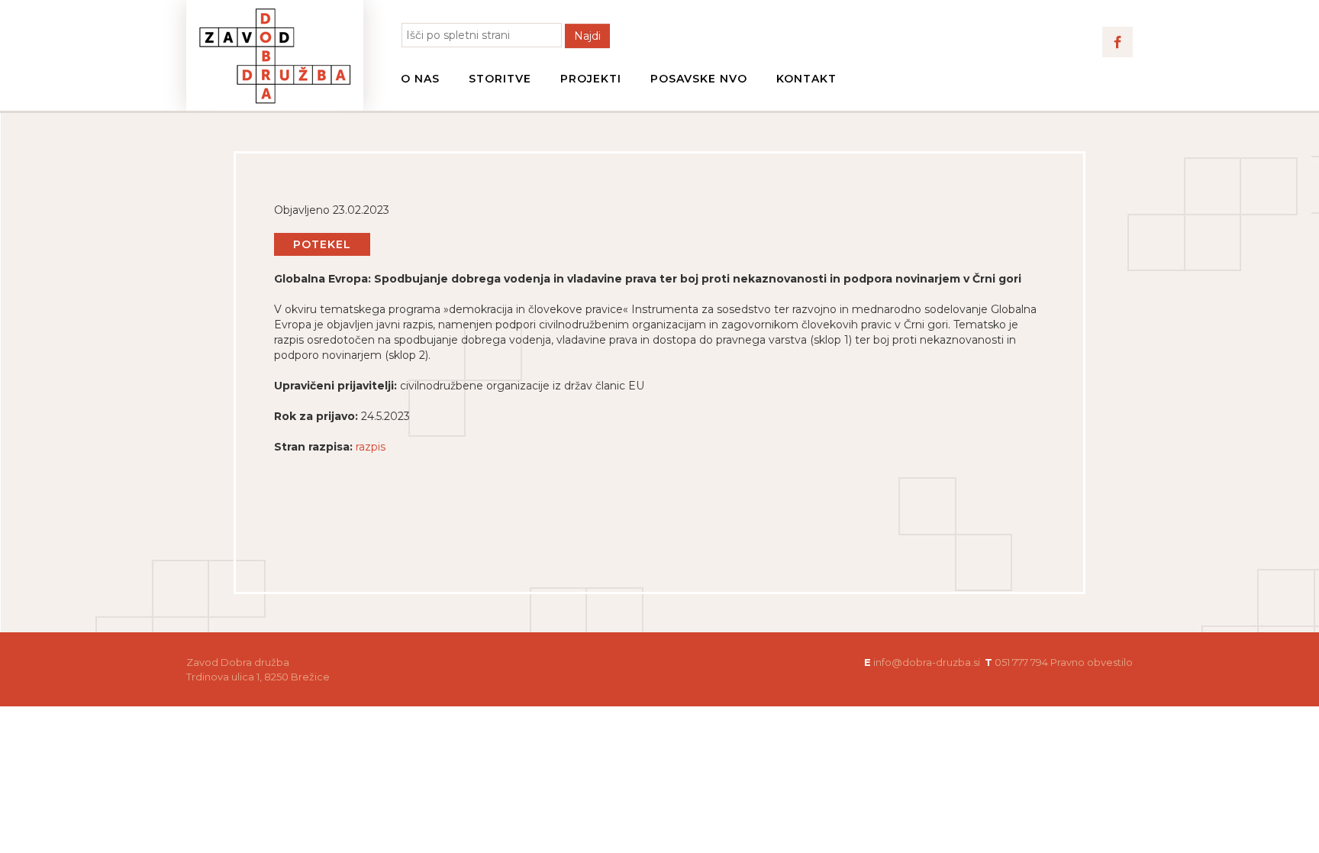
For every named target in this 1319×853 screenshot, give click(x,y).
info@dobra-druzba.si (926, 662)
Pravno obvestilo (1091, 662)
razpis (370, 447)
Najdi (587, 36)
